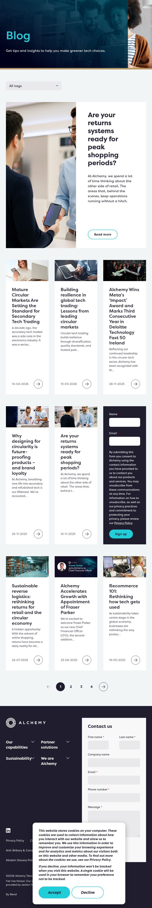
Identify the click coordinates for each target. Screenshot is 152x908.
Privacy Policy (123, 523)
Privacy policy (15, 840)
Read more (102, 234)
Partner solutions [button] (49, 745)
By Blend (11, 894)
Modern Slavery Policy (20, 860)
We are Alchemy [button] (49, 761)
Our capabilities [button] (17, 745)
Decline (88, 892)
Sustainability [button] (19, 758)
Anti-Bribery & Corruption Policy (27, 850)
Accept (54, 892)
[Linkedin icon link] (8, 830)
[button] (48, 686)
